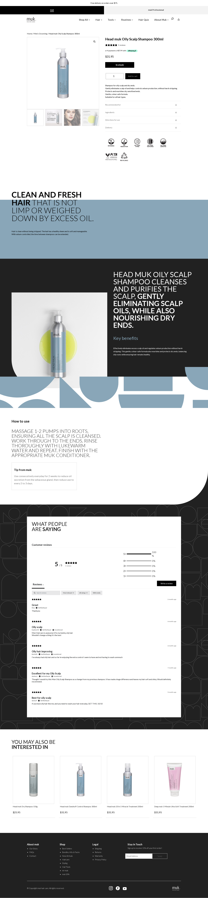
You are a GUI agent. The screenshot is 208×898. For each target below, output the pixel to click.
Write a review (167, 583)
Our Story (33, 848)
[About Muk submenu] (168, 19)
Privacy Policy (100, 859)
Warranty (99, 856)
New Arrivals (67, 856)
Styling (64, 863)
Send (160, 856)
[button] (94, 41)
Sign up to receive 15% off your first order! (104, 3)
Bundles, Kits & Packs (71, 852)
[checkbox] (96, 593)
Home (29, 33)
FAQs (31, 852)
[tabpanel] (104, 650)
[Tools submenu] (115, 19)
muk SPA (65, 874)
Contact (32, 856)
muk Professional (156, 10)
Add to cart (132, 76)
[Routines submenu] (132, 19)
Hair (97, 19)
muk (52, 10)
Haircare (65, 859)
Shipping (98, 848)
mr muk (65, 870)
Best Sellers (67, 848)
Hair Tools (66, 867)
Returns (98, 852)
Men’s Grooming (40, 33)
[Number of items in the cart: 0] (178, 19)
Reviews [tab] (38, 584)
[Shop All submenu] (89, 19)
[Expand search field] (172, 20)
